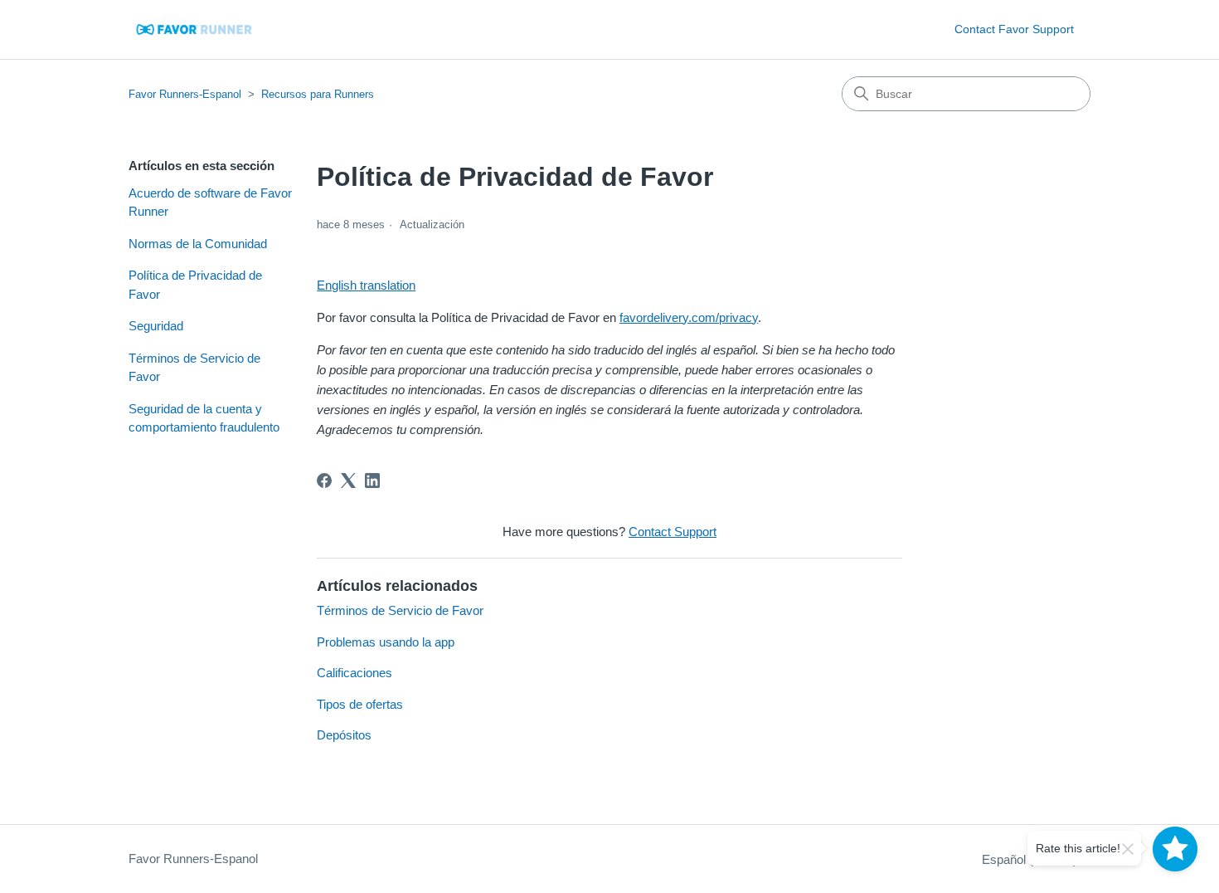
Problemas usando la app (385, 642)
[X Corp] (348, 480)
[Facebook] (324, 480)
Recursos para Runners (317, 94)
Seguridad (156, 326)
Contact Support (672, 532)
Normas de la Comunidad (198, 244)
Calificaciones (354, 673)
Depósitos (344, 735)
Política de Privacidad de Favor (195, 284)
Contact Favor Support (1014, 29)
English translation (366, 285)
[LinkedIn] (372, 480)
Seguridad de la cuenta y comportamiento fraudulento (204, 418)
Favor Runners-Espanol (185, 94)
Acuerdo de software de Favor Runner (210, 202)
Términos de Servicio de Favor (194, 367)
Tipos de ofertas (360, 704)
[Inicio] (196, 29)
